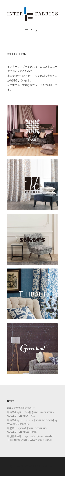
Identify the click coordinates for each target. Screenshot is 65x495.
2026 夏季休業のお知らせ (21, 407)
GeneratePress (32, 470)
